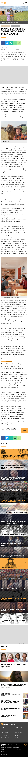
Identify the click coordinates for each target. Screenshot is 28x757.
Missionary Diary (15, 26)
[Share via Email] (15, 43)
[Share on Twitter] (7, 43)
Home (2, 727)
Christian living (5, 26)
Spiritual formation (19, 727)
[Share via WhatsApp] (11, 43)
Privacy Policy (18, 749)
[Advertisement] (14, 74)
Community (4, 754)
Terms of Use (18, 751)
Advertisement (21, 643)
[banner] (4, 2)
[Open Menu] (26, 3)
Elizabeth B (5, 47)
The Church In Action (20, 730)
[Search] (23, 3)
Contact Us (4, 751)
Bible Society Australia (20, 737)
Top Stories (4, 730)
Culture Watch (4, 732)
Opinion (16, 735)
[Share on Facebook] (3, 43)
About (2, 749)
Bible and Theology (6, 737)
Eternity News (9, 724)
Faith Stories (4, 735)
